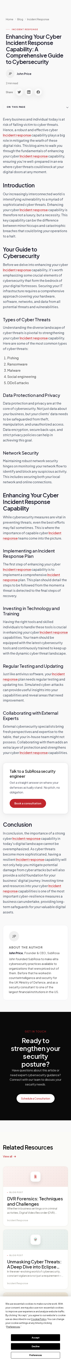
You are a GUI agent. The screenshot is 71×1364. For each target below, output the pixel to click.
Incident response (17, 135)
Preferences (35, 1355)
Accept (36, 1337)
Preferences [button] (13, 1326)
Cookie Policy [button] (38, 1319)
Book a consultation (27, 803)
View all (7, 1156)
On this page (16, 107)
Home (9, 19)
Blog (20, 19)
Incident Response (38, 19)
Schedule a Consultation (35, 1098)
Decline (36, 1346)
